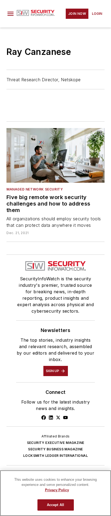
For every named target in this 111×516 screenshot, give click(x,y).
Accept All (55, 505)
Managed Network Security (34, 189)
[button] (10, 14)
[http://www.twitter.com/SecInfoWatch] (58, 417)
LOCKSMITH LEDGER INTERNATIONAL (55, 456)
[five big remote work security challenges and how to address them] (55, 155)
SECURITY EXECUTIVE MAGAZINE (55, 443)
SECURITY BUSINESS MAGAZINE (55, 449)
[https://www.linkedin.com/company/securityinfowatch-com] (51, 417)
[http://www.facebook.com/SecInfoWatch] (43, 417)
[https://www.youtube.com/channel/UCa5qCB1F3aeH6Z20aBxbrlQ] (65, 417)
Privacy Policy (57, 490)
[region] (55, 493)
